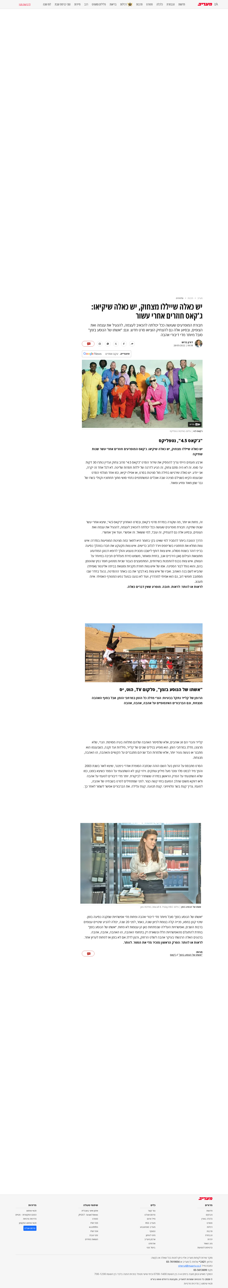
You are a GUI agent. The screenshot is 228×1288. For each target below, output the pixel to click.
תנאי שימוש (31, 1210)
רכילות (123, 4)
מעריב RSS (150, 1222)
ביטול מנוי (151, 1247)
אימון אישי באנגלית (90, 1210)
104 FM (94, 1231)
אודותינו (152, 1243)
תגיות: (199, 952)
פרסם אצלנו (150, 1214)
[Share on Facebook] (124, 344)
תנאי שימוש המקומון (27, 1222)
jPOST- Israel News (88, 1214)
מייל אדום (151, 1218)
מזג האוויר (208, 1243)
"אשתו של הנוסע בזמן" (191, 955)
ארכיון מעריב (149, 1239)
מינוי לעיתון (150, 1235)
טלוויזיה (179, 298)
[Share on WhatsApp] (108, 344)
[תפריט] (216, 4)
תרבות (139, 4)
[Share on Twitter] (116, 344)
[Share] (132, 344)
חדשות (181, 4)
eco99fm (93, 1226)
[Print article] (100, 344)
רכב (86, 4)
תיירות (77, 4)
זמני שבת (93, 1235)
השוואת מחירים (91, 1239)
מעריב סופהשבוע (147, 1226)
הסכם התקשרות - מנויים (26, 1214)
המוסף (152, 1231)
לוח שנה (47, 4)
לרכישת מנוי (25, 4)
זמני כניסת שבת (63, 4)
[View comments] (88, 344)
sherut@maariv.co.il (189, 1265)
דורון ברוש (187, 342)
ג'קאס (173, 955)
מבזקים (209, 1214)
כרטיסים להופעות (204, 1247)
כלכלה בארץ (206, 1218)
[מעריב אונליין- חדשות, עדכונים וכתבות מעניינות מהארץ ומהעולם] (204, 4)
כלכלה (159, 4)
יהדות (210, 1239)
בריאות (113, 4)
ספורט (149, 4)
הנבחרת (171, 4)
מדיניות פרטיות (29, 1218)
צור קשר (151, 1210)
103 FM (94, 1222)
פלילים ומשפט (99, 4)
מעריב (200, 298)
